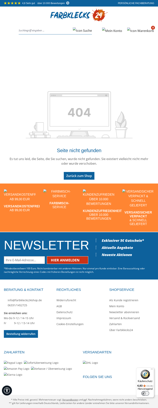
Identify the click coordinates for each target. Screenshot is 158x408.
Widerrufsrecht (66, 300)
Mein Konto (116, 306)
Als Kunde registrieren (123, 300)
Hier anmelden (66, 260)
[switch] (145, 393)
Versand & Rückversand (124, 318)
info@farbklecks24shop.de (24, 300)
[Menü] (7, 30)
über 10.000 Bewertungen (43, 3)
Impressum (63, 318)
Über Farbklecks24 (121, 330)
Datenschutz (64, 312)
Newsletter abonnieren (124, 312)
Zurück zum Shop (79, 176)
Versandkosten (70, 399)
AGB (59, 306)
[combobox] (45, 31)
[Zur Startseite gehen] (79, 18)
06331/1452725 (17, 305)
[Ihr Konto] (112, 31)
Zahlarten (115, 324)
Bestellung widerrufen (20, 334)
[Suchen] (81, 31)
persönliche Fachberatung (135, 3)
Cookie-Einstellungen (70, 324)
